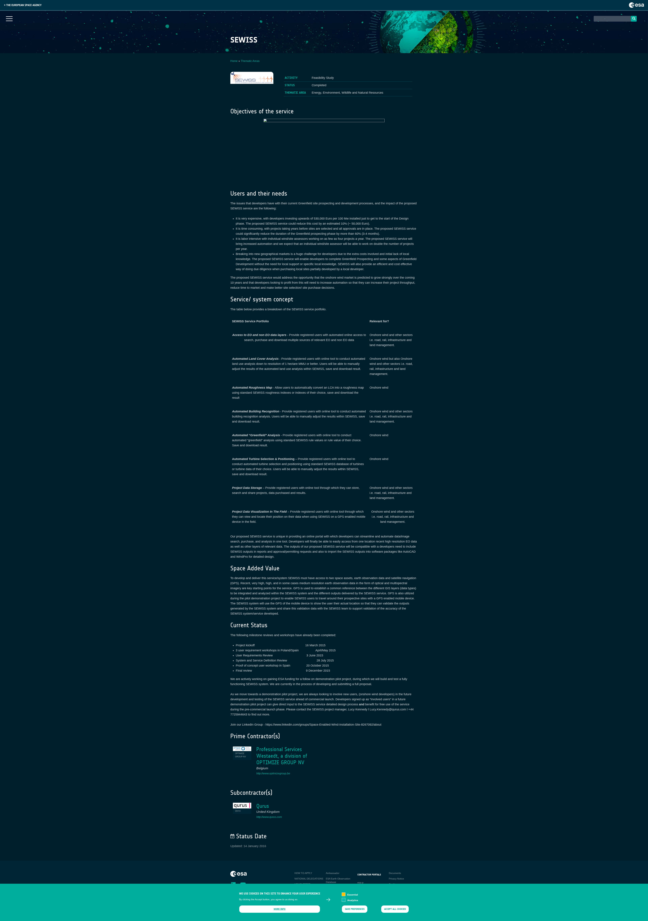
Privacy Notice (396, 878)
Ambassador (332, 873)
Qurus (262, 806)
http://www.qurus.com (269, 817)
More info (280, 909)
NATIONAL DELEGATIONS (308, 878)
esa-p (360, 882)
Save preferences (354, 909)
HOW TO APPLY (303, 873)
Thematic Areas (250, 61)
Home (234, 61)
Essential (352, 894)
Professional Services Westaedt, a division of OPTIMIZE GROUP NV (281, 756)
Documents (395, 873)
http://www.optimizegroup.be (273, 773)
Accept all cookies (395, 909)
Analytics (352, 900)
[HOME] (238, 873)
